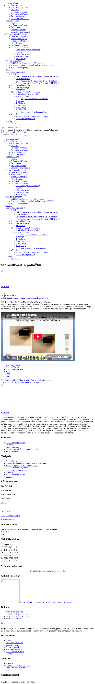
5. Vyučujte (20, 105)
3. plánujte (20, 101)
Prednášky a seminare (14, 5)
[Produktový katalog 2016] (60, 602)
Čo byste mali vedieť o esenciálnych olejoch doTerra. (36, 81)
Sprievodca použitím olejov (16, 34)
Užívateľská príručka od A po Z (18, 665)
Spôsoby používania (19, 25)
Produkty (9, 445)
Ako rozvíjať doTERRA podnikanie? (25, 92)
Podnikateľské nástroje (20, 87)
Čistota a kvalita (17, 27)
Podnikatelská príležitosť (15, 72)
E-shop (9, 477)
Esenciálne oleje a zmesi (20, 32)
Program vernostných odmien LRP (34, 99)
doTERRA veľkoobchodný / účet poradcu (27, 63)
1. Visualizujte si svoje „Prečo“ (28, 94)
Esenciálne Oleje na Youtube (17, 616)
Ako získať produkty (14, 61)
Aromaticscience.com (14, 612)
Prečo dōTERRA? (23, 79)
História (14, 23)
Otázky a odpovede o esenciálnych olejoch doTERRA (37, 76)
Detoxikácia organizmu (20, 36)
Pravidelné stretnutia (19, 12)
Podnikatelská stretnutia (20, 19)
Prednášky (15, 10)
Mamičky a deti (17, 43)
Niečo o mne (16, 123)
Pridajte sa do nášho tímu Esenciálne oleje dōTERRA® (37, 83)
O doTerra (15, 74)
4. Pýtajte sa (20, 103)
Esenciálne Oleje (12, 21)
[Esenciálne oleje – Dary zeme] (13, 132)
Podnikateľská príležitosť (16, 668)
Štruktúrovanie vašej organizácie (33, 112)
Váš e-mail (5, 532)
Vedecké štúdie (12, 451)
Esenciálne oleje (12, 645)
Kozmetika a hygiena (19, 41)
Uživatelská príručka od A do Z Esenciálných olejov (26, 463)
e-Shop (9, 70)
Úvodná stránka (12, 640)
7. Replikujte (21, 110)
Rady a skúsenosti (13, 447)
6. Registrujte (21, 107)
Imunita (19, 52)
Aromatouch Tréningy (19, 14)
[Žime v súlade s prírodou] (34, 602)
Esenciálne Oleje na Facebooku (18, 614)
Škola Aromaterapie (18, 16)
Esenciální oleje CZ (13, 618)
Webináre (14, 114)
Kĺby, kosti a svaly (23, 54)
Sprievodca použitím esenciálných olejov (32, 116)
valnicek (5, 286)
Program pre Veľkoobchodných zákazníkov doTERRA (32, 65)
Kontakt (9, 121)
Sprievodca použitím (14, 647)
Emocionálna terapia (19, 39)
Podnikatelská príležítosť (20, 85)
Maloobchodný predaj (19, 67)
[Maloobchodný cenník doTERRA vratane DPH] (10, 602)
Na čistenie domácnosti (20, 45)
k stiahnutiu (20, 90)
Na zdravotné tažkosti (19, 47)
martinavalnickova (8, 520)
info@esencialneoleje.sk (10, 516)
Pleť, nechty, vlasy (23, 56)
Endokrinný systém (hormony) (28, 50)
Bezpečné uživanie (18, 30)
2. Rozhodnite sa (22, 96)
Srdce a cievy (21, 59)
